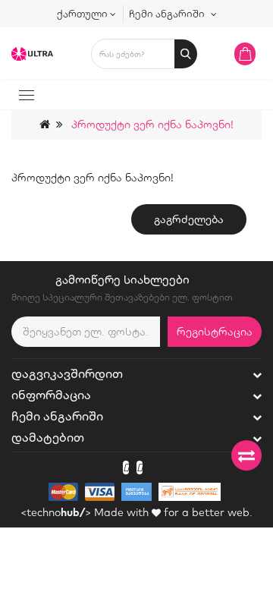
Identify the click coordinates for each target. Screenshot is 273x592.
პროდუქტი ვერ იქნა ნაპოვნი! (152, 124)
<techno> (55, 512)
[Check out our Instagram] (139, 467)
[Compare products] (246, 455)
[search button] (185, 53)
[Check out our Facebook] (126, 467)
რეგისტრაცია (215, 332)
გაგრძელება (189, 219)
